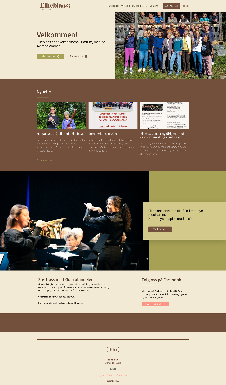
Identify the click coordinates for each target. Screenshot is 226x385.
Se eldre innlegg (44, 160)
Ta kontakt (76, 56)
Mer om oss (48, 56)
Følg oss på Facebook (155, 304)
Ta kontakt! (160, 229)
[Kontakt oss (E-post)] (187, 6)
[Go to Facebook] (184, 6)
